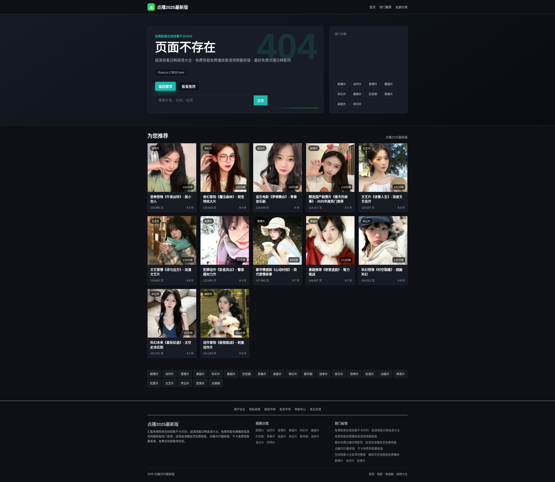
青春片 (388, 94)
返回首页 (165, 86)
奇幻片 (357, 104)
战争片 (323, 374)
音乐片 (339, 374)
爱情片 (373, 84)
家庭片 (342, 104)
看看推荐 (189, 86)
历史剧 (373, 94)
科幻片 (342, 94)
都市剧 (308, 374)
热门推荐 (385, 7)
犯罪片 (154, 383)
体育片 (400, 374)
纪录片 (370, 374)
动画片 (385, 374)
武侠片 (200, 383)
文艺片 (169, 383)
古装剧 (216, 383)
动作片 (357, 84)
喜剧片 (357, 94)
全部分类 (401, 7)
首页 (372, 7)
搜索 (260, 101)
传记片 (185, 383)
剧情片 (342, 84)
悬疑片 (388, 84)
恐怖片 (354, 374)
